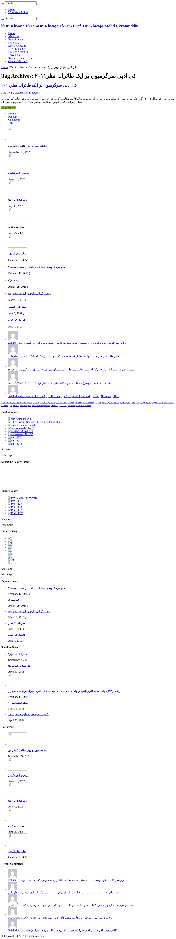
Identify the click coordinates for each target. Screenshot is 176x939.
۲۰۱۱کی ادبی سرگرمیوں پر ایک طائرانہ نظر (39, 85)
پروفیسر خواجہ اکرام (128, 402)
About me (13, 36)
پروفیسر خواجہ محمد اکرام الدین (46, 402)
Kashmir (4, 406)
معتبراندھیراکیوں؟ (18, 702)
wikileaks (54, 406)
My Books (14, 42)
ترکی (65, 406)
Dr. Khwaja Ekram (66, 402)
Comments (14, 119)
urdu (48, 406)
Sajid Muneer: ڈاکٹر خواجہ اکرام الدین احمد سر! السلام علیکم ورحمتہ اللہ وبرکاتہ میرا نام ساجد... (63, 396)
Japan (34, 406)
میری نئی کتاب (16, 226)
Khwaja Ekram (168, 402)
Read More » (8, 107)
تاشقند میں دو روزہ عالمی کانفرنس (27, 146)
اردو (10, 406)
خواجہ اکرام (107, 402)
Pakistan (115, 402)
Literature (20, 48)
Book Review (15, 39)
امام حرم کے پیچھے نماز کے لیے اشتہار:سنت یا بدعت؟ (36, 267)
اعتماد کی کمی (16, 320)
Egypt (154, 402)
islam (159, 402)
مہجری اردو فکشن (18, 173)
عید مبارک (13, 280)
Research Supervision (20, 58)
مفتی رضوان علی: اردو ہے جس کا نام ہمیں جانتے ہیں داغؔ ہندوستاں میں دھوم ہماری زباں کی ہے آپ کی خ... (71, 369)
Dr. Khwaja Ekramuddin (84, 402)
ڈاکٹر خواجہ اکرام (144, 402)
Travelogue (14, 54)
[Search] (2, 3)
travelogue (41, 406)
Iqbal (25, 406)
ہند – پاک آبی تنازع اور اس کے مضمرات (29, 293)
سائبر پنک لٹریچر (17, 253)
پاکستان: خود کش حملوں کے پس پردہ (28, 714)
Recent (12, 113)
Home (11, 9)
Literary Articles (17, 45)
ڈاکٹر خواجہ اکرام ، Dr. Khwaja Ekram (16, 402)
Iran (29, 406)
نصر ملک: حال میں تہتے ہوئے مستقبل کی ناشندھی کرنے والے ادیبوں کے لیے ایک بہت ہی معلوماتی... (64, 356)
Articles (23, 92)
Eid (21, 406)
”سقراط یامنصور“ (18, 654)
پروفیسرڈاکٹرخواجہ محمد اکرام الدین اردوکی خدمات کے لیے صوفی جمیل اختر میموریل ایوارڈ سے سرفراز (64, 691)
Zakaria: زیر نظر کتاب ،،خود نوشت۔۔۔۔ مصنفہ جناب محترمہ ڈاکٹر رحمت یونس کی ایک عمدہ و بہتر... (67, 342)
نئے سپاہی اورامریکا (19, 665)
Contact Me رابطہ (18, 61)
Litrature (33, 92)
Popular (12, 116)
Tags (10, 122)
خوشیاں (98, 402)
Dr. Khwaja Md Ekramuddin (79, 406)
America (16, 406)
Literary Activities (18, 51)
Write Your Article (18, 12)
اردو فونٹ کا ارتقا (17, 199)
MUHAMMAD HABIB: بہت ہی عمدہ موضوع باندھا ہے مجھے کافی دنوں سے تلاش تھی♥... (60, 382)
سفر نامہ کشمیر (17, 306)
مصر (61, 406)
